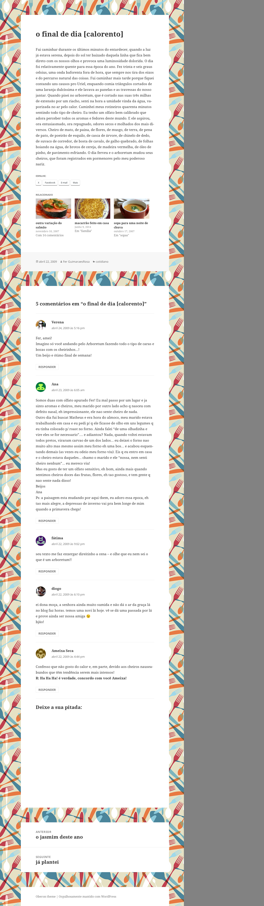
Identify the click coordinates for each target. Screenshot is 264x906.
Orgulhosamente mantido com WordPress (87, 896)
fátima (57, 538)
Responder (47, 367)
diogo (56, 588)
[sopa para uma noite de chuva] (131, 209)
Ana (55, 384)
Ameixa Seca (62, 650)
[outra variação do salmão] (53, 209)
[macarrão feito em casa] (92, 209)
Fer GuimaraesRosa (76, 262)
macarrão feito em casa (92, 223)
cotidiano (102, 262)
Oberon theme (46, 896)
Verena (58, 322)
